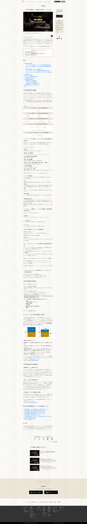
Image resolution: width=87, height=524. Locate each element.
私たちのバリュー (45, 509)
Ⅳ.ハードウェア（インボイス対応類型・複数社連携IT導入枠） (38, 70)
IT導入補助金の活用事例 (28, 79)
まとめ (25, 86)
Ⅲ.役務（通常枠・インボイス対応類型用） (34, 69)
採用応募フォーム (50, 515)
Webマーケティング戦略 (32, 509)
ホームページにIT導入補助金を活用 (30, 76)
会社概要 (44, 510)
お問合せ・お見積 (62, 508)
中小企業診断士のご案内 (26, 512)
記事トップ (57, 33)
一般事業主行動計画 (45, 514)
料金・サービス (31, 1)
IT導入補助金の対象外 (28, 74)
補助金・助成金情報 (54, 441)
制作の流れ (41, 1)
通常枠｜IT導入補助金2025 (32, 402)
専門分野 (38, 1)
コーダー (49, 513)
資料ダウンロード (58, 1)
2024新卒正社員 (49, 508)
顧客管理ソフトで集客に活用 (31, 80)
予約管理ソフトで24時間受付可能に (32, 83)
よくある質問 (45, 1)
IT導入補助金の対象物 (28, 63)
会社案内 (54, 509)
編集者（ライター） (49, 512)
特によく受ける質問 (39, 509)
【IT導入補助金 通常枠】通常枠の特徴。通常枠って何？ (34, 412)
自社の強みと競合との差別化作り (33, 514)
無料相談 (64, 1)
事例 (35, 1)
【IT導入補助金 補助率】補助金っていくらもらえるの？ (35, 413)
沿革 (43, 511)
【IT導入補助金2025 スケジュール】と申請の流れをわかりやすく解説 (37, 416)
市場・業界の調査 (31, 511)
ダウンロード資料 (55, 508)
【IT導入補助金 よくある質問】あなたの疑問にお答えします (36, 409)
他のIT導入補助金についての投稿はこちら (32, 84)
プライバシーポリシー (62, 509)
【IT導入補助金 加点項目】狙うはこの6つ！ (32, 414)
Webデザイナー (49, 514)
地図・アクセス (44, 515)
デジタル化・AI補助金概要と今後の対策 (59, 16)
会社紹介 (28, 1)
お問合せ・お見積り (37, 492)
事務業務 (49, 509)
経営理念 (44, 508)
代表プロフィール (45, 512)
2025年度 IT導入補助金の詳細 (32, 360)
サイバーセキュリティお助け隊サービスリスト (35, 277)
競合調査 (31, 513)
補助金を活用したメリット (31, 77)
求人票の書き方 (54, 511)
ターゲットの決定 (31, 512)
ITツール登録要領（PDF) (31, 310)
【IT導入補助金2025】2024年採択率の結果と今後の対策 (34, 410)
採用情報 (49, 1)
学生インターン (49, 510)
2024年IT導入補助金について (29, 419)
